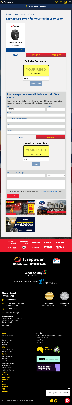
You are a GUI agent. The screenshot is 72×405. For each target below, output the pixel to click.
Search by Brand (7, 340)
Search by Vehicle (7, 335)
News (4, 384)
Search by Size (6, 338)
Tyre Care (5, 342)
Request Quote (13, 196)
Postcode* (10, 130)
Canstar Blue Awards (42, 338)
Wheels (5, 347)
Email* (9, 124)
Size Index (39, 333)
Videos (4, 389)
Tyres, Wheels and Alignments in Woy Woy (49, 335)
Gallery (5, 387)
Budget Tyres (39, 340)
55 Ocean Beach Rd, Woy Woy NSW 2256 (15, 304)
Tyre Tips (4, 345)
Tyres (4, 333)
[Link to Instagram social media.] (55, 401)
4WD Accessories (7, 356)
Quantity (49, 106)
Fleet (4, 382)
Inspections (5, 361)
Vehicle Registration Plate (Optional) (18, 173)
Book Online (6, 377)
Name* (9, 112)
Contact (5, 375)
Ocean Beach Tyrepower (37, 6)
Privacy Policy (42, 191)
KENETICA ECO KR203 (15, 42)
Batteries (4, 359)
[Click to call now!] (56, 2)
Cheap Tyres (39, 342)
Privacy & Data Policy (12, 400)
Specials (5, 372)
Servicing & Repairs (8, 363)
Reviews (5, 391)
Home (9, 14)
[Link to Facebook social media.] (51, 401)
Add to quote (13, 50)
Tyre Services (6, 365)
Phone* (17, 118)
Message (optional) (12, 179)
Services (5, 354)
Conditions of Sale (23, 400)
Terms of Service (53, 191)
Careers (5, 379)
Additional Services (8, 370)
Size (8, 106)
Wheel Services (7, 368)
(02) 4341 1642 (11, 309)
